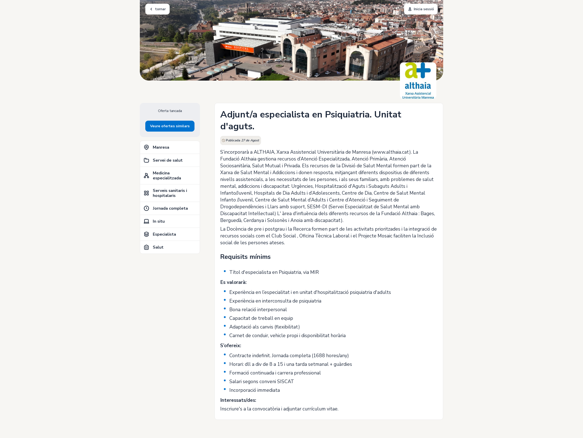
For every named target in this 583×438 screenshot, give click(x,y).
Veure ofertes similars (170, 126)
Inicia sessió (424, 9)
